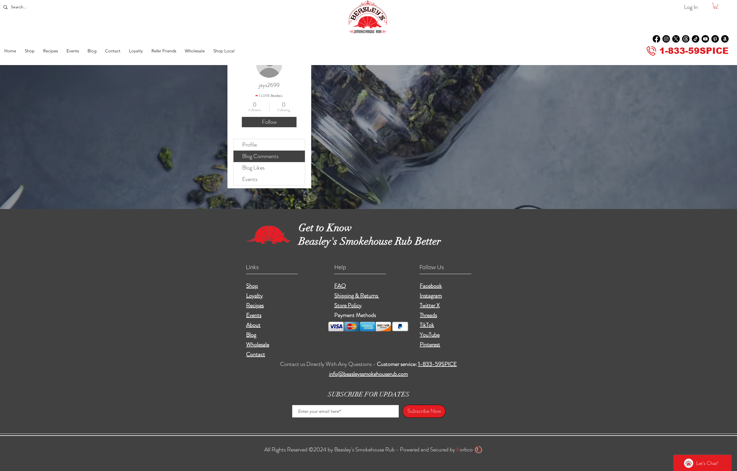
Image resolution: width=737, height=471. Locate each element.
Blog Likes (253, 168)
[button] (715, 6)
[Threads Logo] (685, 39)
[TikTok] (695, 39)
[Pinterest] (715, 39)
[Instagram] (666, 39)
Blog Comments (260, 156)
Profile (249, 144)
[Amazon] (725, 39)
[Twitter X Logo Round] (676, 39)
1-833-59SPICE (437, 364)
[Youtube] (705, 39)
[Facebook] (656, 39)
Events (249, 179)
